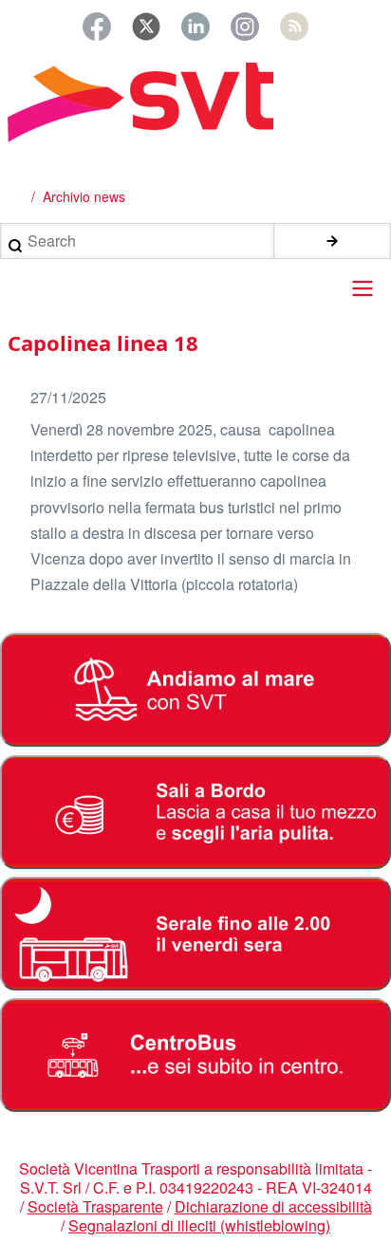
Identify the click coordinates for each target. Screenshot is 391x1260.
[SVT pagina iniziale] (195, 102)
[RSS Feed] (294, 26)
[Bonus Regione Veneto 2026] (195, 812)
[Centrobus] (195, 1055)
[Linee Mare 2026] (195, 690)
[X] (146, 26)
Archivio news (84, 196)
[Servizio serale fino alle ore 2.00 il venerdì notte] (195, 934)
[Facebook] (96, 26)
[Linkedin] (195, 26)
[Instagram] (245, 26)
